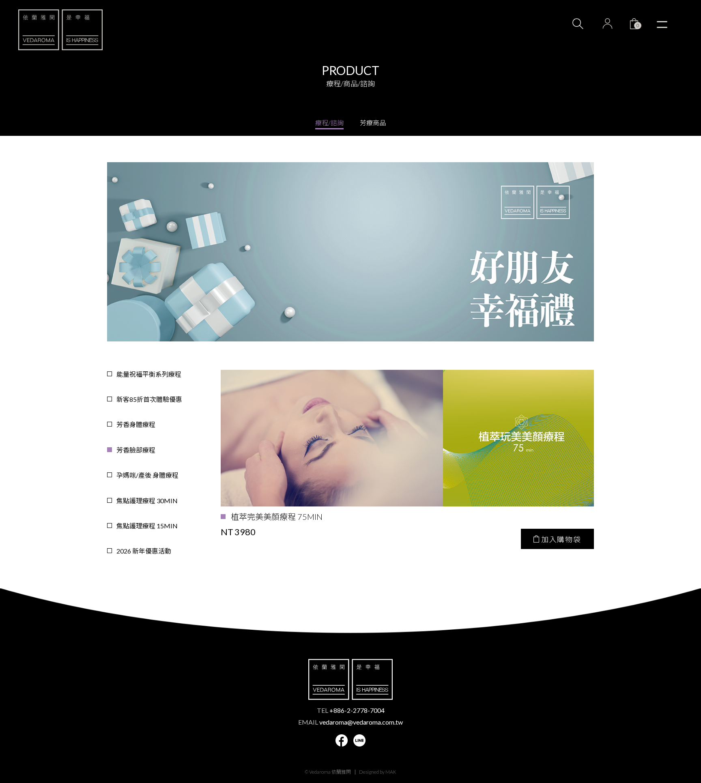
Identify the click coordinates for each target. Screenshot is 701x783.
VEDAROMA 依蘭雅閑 (60, 29)
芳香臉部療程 (135, 450)
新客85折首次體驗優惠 (149, 399)
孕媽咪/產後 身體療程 (147, 475)
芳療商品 (373, 123)
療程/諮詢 (329, 123)
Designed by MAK (377, 772)
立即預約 (668, 718)
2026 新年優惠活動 (143, 551)
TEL (351, 710)
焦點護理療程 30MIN (147, 500)
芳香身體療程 (135, 424)
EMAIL (350, 722)
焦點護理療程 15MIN (147, 526)
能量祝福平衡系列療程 (148, 374)
